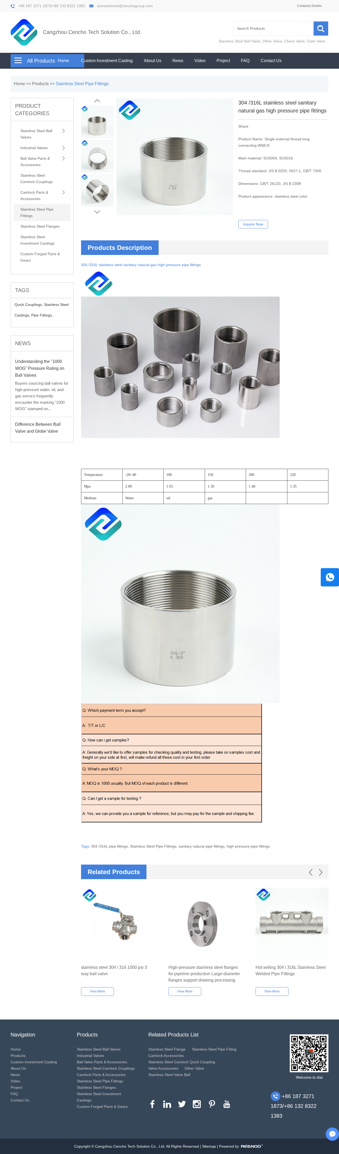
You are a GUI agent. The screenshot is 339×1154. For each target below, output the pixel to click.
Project (223, 60)
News (177, 60)
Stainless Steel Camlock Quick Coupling (181, 1062)
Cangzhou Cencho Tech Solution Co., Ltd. (92, 32)
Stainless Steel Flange (167, 1049)
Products (40, 83)
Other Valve (272, 41)
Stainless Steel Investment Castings (37, 240)
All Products (41, 61)
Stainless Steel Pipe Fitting (214, 1049)
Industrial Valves (34, 148)
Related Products (114, 871)
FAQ (245, 60)
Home (63, 60)
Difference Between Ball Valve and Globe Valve (38, 427)
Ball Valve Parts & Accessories (35, 161)
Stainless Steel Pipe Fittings (82, 83)
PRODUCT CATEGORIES (32, 109)
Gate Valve (316, 41)
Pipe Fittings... (43, 315)
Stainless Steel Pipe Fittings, (154, 846)
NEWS (23, 343)
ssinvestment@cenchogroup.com (125, 6)
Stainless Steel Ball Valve (239, 41)
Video (200, 60)
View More (97, 991)
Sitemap (209, 1146)
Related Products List (173, 1035)
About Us (152, 60)
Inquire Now (253, 224)
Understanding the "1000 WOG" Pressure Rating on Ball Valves (39, 368)
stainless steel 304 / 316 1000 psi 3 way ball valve (114, 970)
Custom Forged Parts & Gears (40, 257)
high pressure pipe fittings (248, 846)
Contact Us (271, 60)
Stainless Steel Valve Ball (169, 1075)
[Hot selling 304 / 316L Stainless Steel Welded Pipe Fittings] (292, 924)
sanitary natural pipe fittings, (203, 846)
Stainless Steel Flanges (40, 226)
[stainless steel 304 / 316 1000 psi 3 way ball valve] (117, 924)
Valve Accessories (163, 1068)
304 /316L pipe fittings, (110, 846)
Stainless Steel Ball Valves (36, 134)
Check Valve (294, 41)
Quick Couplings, (29, 304)
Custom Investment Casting (107, 60)
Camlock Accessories (166, 1055)
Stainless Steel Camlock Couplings (36, 178)
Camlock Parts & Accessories (34, 195)
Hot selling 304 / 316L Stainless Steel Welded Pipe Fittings (291, 970)
